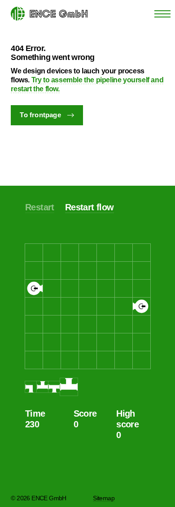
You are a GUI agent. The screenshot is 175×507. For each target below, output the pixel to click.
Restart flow (89, 207)
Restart (39, 207)
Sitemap (103, 498)
